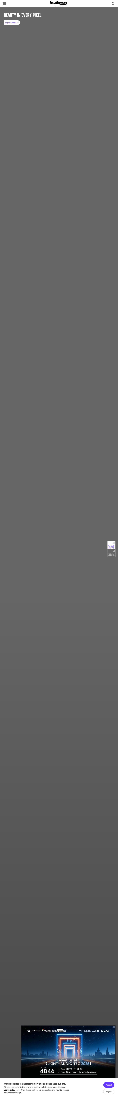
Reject (109, 1091)
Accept (109, 1085)
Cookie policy (9, 1090)
